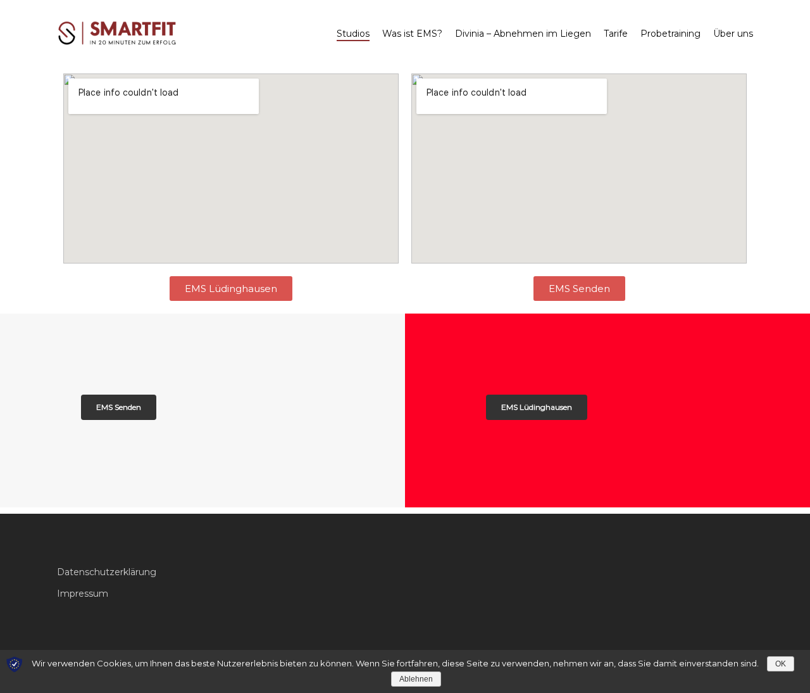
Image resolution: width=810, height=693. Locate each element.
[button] (231, 288)
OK (780, 663)
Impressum (82, 593)
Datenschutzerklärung (106, 572)
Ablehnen (416, 679)
